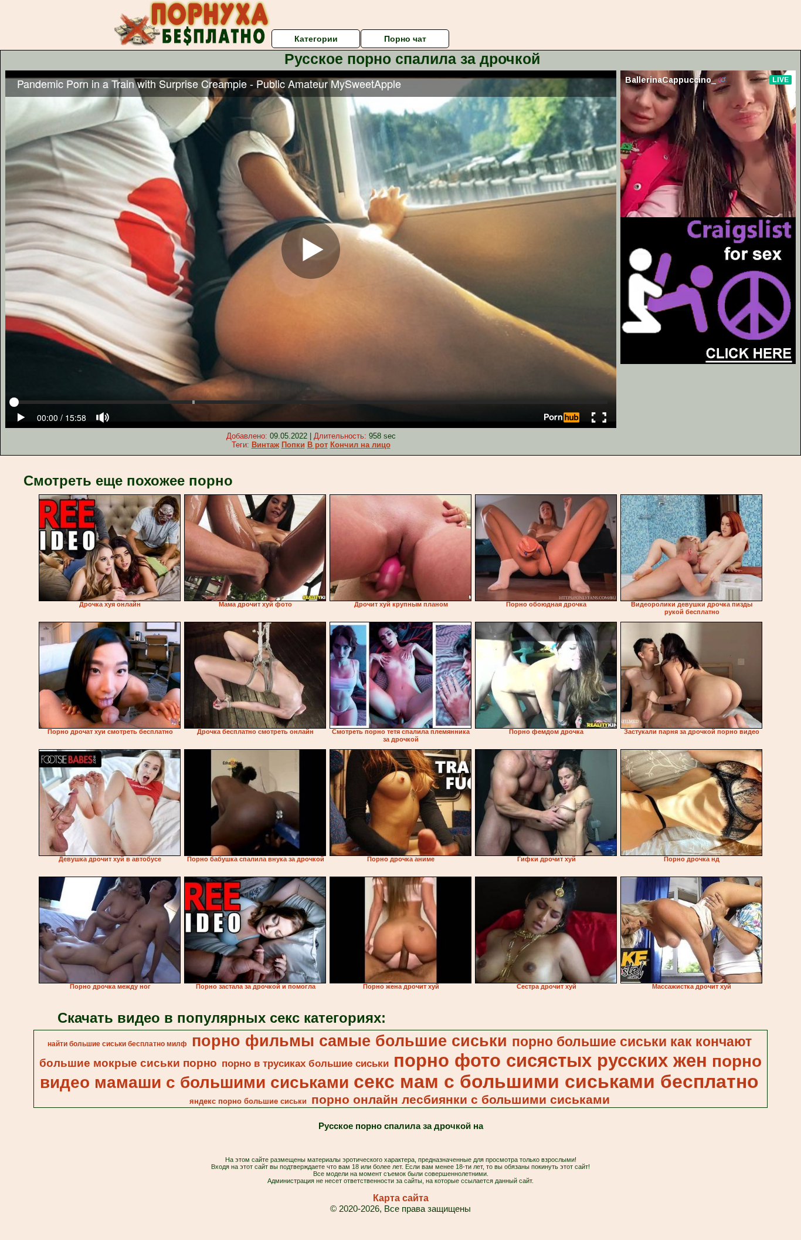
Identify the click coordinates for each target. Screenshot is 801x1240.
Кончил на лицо (360, 444)
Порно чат (405, 38)
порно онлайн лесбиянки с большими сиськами (460, 1100)
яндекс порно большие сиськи (248, 1101)
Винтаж (265, 444)
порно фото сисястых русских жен (550, 1060)
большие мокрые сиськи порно (128, 1063)
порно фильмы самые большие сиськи (349, 1041)
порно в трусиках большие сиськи (305, 1063)
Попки (293, 444)
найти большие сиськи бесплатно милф (117, 1044)
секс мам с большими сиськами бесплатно (556, 1081)
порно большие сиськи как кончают (632, 1041)
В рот (317, 444)
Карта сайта (401, 1198)
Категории (316, 38)
